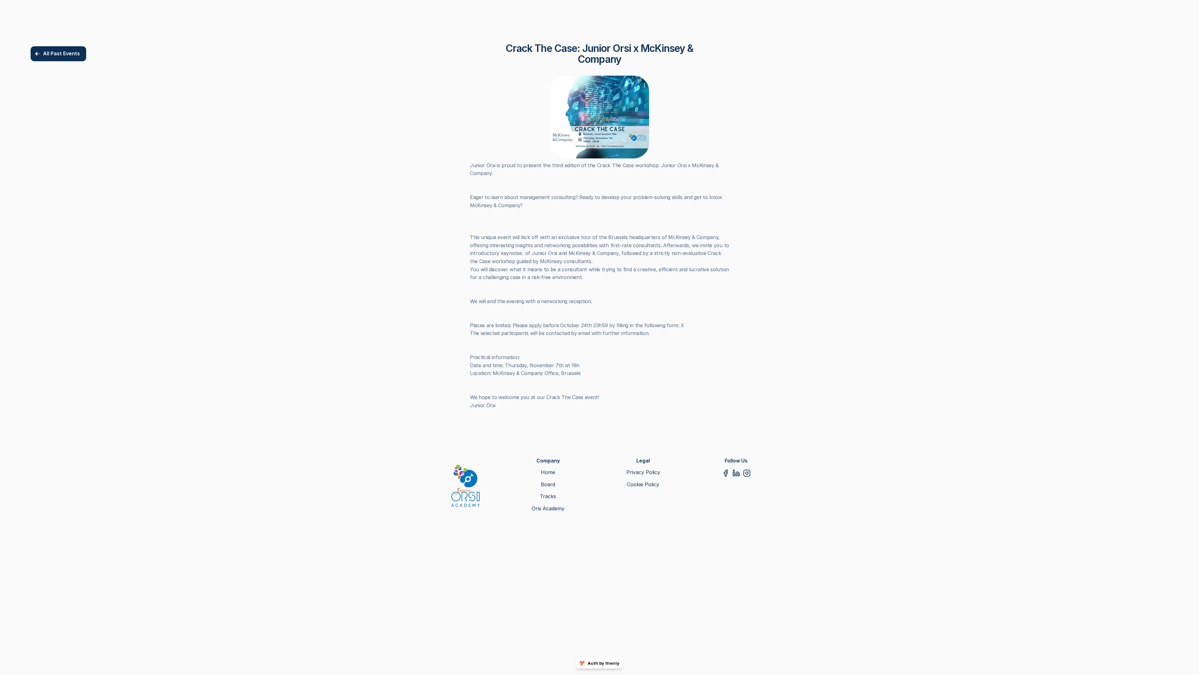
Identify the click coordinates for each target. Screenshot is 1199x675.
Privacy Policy (643, 472)
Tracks (548, 496)
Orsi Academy (548, 508)
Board (548, 484)
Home (548, 472)
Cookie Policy (643, 484)
